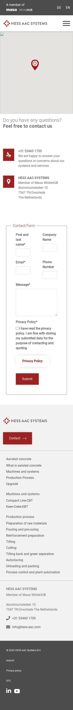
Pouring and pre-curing (22, 529)
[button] (35, 65)
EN (68, 8)
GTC (8, 680)
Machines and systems (22, 472)
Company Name (49, 237)
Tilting (10, 542)
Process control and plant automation (33, 572)
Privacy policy (13, 670)
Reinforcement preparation (25, 535)
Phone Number (48, 264)
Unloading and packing (22, 566)
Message (23, 285)
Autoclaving (14, 560)
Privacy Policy (26, 322)
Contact (14, 438)
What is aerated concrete (23, 465)
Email (20, 262)
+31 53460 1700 (30, 151)
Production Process (20, 478)
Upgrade (12, 484)
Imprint (10, 660)
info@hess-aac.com (26, 627)
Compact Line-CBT (19, 500)
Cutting (11, 548)
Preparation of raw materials (26, 523)
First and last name (22, 239)
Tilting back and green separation (30, 554)
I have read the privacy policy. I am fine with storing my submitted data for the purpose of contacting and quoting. (36, 338)
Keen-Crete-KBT (17, 507)
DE (59, 8)
